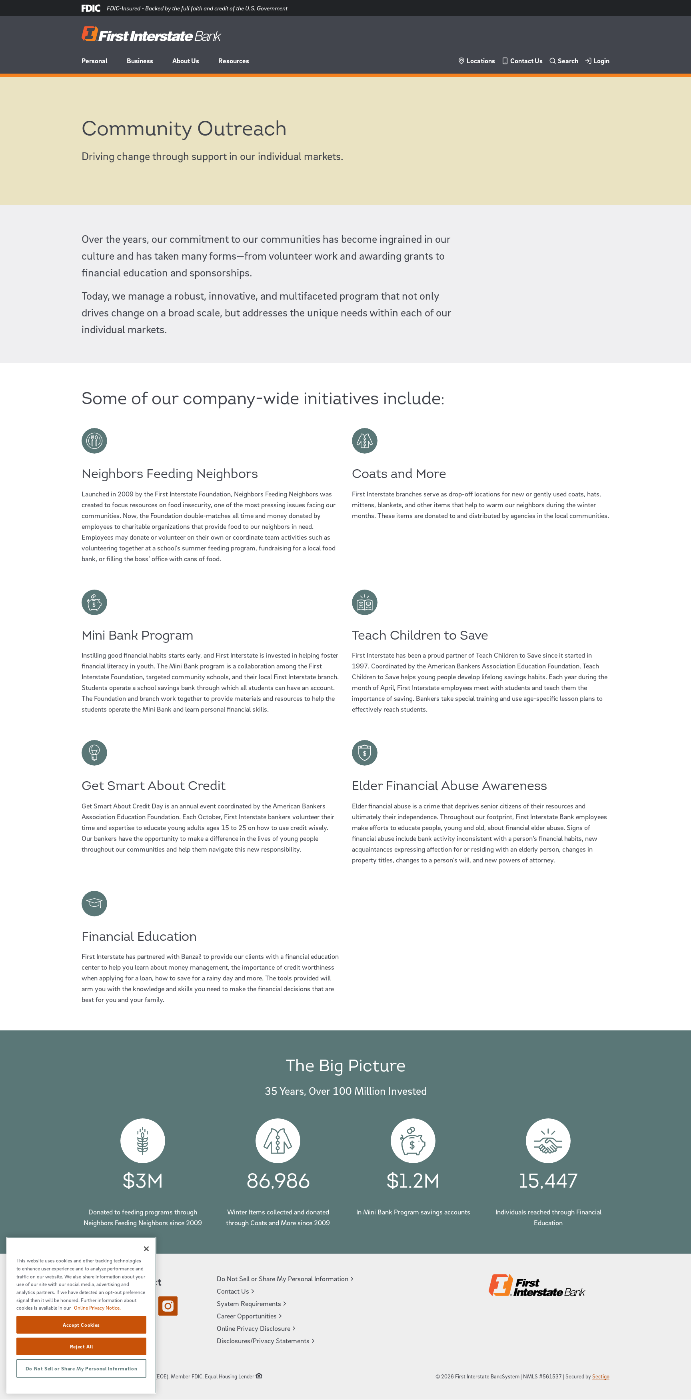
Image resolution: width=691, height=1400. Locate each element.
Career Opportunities (247, 1316)
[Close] (146, 1249)
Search (568, 60)
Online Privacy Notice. (97, 1307)
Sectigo (600, 1376)
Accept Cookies (81, 1325)
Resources (233, 60)
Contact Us (526, 60)
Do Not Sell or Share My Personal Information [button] (282, 1278)
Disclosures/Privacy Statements (263, 1340)
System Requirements (249, 1303)
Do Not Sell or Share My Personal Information (82, 1368)
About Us (185, 60)
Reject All (81, 1346)
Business (140, 60)
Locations (481, 60)
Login (601, 60)
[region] (81, 1315)
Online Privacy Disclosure (253, 1328)
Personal (95, 60)
